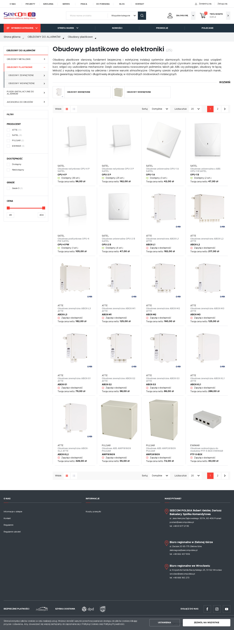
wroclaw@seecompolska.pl (182, 574)
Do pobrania (103, 4)
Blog (121, 4)
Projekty (30, 4)
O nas (13, 4)
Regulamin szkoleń (12, 532)
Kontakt (139, 4)
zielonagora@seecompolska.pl (183, 550)
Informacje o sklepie (13, 512)
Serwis (66, 4)
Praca (84, 4)
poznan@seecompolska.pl (182, 522)
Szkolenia (48, 4)
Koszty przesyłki (93, 512)
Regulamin (8, 525)
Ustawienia (164, 623)
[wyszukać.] (142, 16)
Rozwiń (224, 82)
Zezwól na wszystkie (206, 623)
